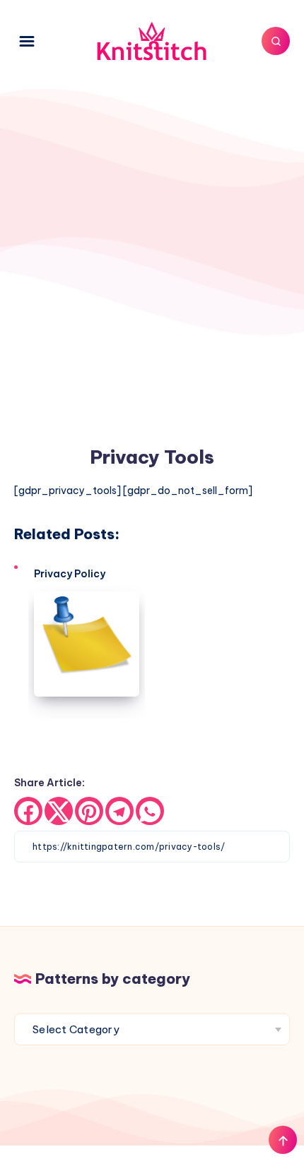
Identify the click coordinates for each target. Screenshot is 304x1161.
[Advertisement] (152, 238)
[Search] (276, 41)
